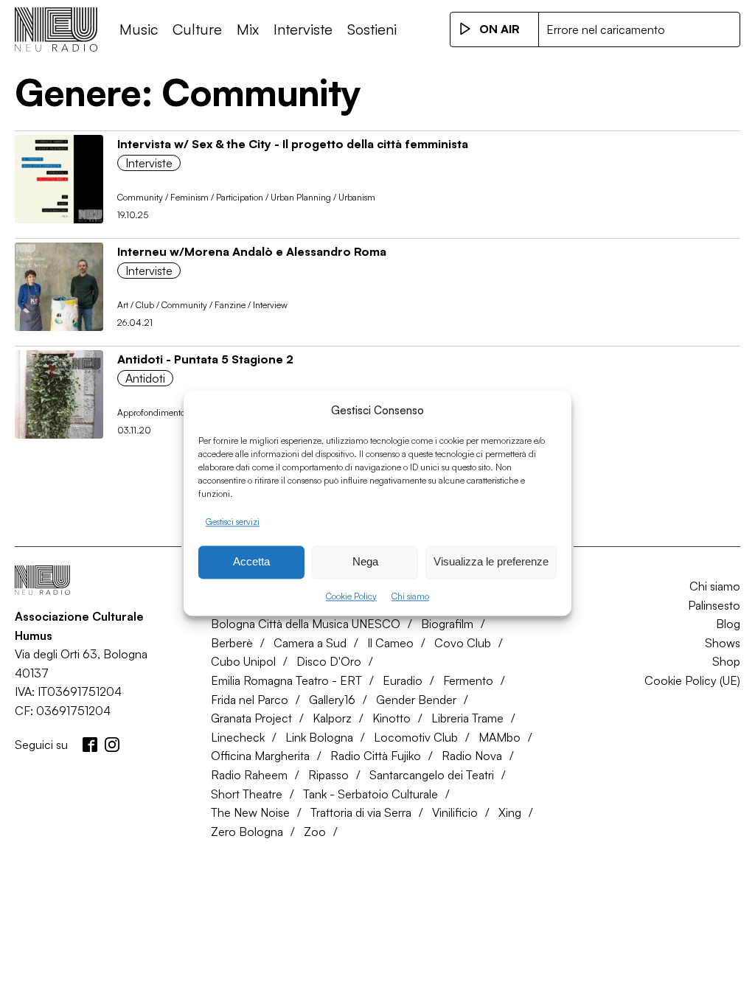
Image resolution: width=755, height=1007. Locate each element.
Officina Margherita (260, 755)
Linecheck (238, 737)
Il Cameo (390, 642)
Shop (726, 661)
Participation (239, 197)
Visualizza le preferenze (491, 562)
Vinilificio (455, 812)
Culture (197, 29)
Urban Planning (301, 197)
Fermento (468, 680)
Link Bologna (319, 737)
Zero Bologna (247, 831)
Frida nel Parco (249, 699)
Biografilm (447, 623)
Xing (509, 812)
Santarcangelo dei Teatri (431, 774)
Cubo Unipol (243, 661)
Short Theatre (246, 794)
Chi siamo (410, 596)
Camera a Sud (310, 642)
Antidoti (145, 378)
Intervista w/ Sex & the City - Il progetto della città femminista (292, 143)
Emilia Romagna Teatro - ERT (286, 680)
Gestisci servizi (233, 521)
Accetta (251, 562)
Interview (270, 304)
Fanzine (230, 304)
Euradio (402, 680)
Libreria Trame (467, 718)
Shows (722, 642)
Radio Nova (472, 755)
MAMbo (500, 737)
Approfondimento (151, 412)
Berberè (232, 642)
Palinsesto (714, 605)
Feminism (189, 197)
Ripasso (328, 774)
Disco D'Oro (328, 661)
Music (138, 29)
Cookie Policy (351, 596)
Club (145, 304)
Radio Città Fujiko (375, 755)
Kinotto (391, 718)
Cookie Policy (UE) (692, 680)
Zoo (315, 831)
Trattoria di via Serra (360, 812)
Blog (728, 623)
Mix (248, 29)
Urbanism (356, 197)
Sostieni (372, 29)
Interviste (303, 29)
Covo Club (462, 642)
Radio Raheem (249, 774)
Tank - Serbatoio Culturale (370, 794)
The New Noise (250, 812)
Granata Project (251, 718)
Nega (365, 562)
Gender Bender (416, 699)
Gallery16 (332, 699)
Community (140, 197)
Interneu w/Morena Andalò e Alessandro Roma (251, 251)
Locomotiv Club (416, 737)
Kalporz (332, 718)
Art (122, 304)
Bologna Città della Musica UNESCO (305, 623)
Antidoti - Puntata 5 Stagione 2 (205, 359)
